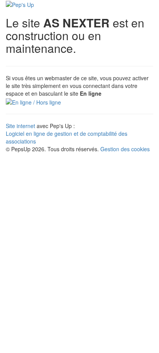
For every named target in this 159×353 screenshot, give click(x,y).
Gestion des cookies (125, 149)
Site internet (20, 126)
